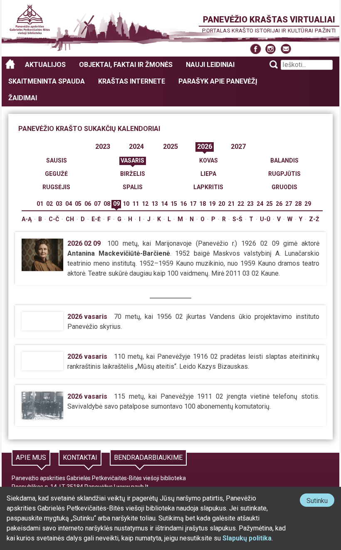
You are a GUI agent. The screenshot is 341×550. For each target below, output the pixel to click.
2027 (238, 146)
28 (298, 203)
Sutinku (320, 501)
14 (164, 203)
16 (183, 203)
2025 (170, 146)
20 (221, 203)
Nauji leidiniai (210, 65)
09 (116, 203)
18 (202, 203)
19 (212, 203)
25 (269, 203)
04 (68, 203)
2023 (102, 146)
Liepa (208, 173)
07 (97, 203)
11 (135, 203)
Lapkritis (208, 187)
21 (231, 203)
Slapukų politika (247, 538)
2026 (204, 146)
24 (260, 203)
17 (193, 203)
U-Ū (265, 219)
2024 (136, 146)
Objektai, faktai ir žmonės (126, 65)
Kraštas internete (131, 81)
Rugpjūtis (284, 173)
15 (173, 203)
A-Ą (27, 219)
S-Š (237, 219)
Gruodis (284, 187)
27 (288, 203)
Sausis (56, 160)
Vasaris (132, 160)
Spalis (133, 187)
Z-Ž (314, 219)
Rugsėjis (56, 187)
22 (240, 203)
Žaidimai (22, 98)
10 (126, 203)
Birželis (132, 173)
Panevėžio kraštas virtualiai (269, 20)
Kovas (208, 160)
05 (78, 203)
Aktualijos (45, 65)
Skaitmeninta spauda (46, 81)
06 (87, 203)
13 (154, 203)
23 (250, 203)
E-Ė (96, 219)
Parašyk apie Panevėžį (217, 81)
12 (145, 203)
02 (49, 203)
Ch (70, 219)
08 (107, 203)
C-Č (54, 219)
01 (40, 203)
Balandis (284, 160)
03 (59, 203)
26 (279, 203)
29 (307, 203)
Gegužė (56, 173)
